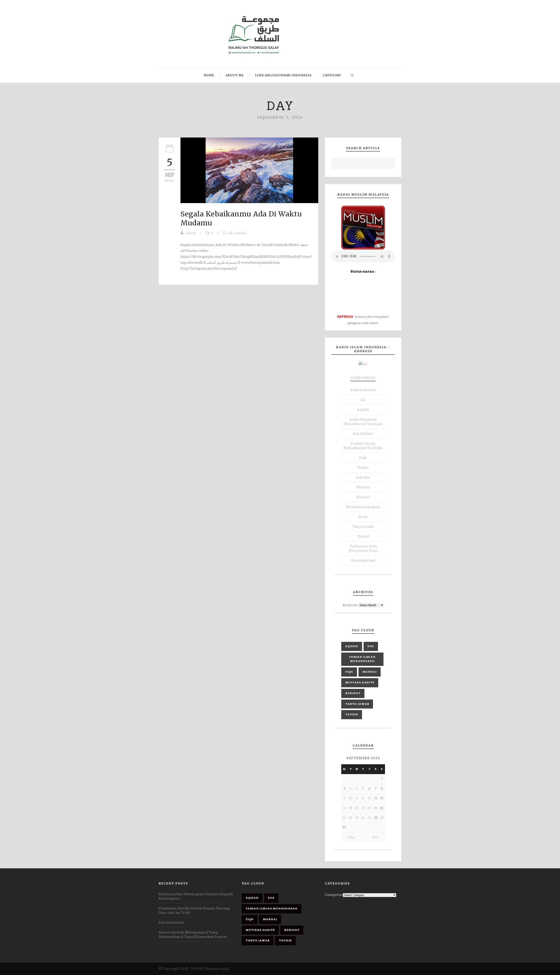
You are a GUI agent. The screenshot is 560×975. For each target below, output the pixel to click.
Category (332, 75)
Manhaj (363, 487)
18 (356, 808)
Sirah (363, 517)
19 (363, 808)
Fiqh (363, 458)
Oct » (375, 837)
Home (209, 75)
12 (362, 798)
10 (350, 798)
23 (344, 817)
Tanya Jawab (363, 527)
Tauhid (363, 536)
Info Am (363, 477)
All (230, 233)
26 (363, 817)
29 (382, 817)
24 (350, 817)
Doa (371, 646)
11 (356, 798)
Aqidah (363, 410)
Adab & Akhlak (363, 390)
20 (369, 808)
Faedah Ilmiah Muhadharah (362, 659)
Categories (363, 378)
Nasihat (240, 233)
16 (344, 808)
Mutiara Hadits (359, 682)
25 (357, 817)
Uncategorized (363, 560)
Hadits (363, 468)
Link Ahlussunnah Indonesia (283, 75)
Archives (350, 605)
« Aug (350, 837)
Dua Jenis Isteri (171, 923)
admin (191, 233)
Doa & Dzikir (363, 434)
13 (369, 798)
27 (369, 817)
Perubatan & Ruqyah (363, 507)
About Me (235, 75)
